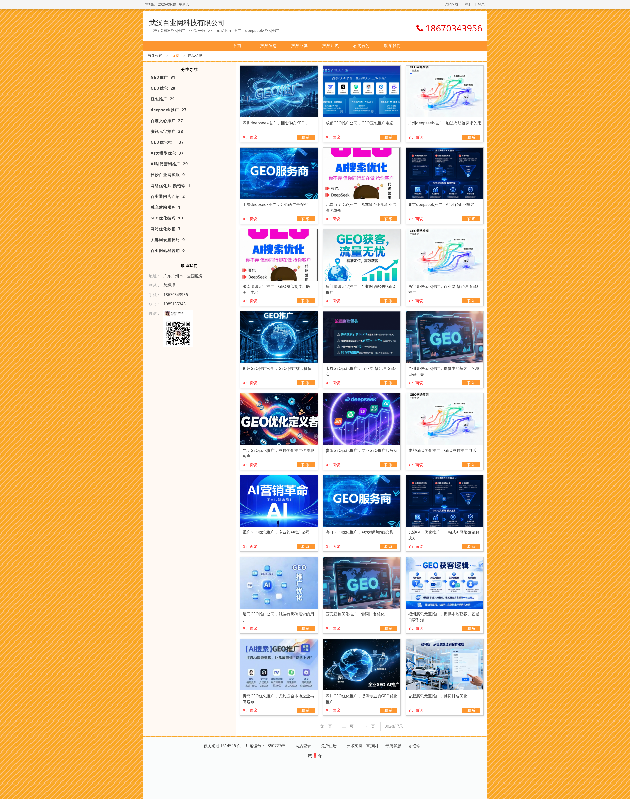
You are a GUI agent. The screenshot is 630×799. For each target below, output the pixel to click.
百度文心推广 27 (167, 120)
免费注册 (329, 745)
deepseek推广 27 (169, 109)
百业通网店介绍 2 (168, 196)
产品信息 (268, 45)
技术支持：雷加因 (362, 745)
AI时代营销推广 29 (169, 164)
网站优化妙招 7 (166, 229)
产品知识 (330, 45)
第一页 (326, 726)
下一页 (369, 726)
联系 (305, 137)
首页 (237, 45)
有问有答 (361, 45)
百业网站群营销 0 (168, 250)
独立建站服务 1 (166, 207)
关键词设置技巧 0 (168, 239)
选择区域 (451, 4)
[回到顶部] (624, 792)
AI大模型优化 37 (167, 153)
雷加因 (150, 4)
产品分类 (299, 45)
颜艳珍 (414, 745)
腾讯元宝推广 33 (167, 131)
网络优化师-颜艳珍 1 (170, 185)
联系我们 (392, 45)
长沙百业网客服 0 (168, 174)
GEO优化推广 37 (167, 142)
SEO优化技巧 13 (167, 218)
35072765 (276, 745)
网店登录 (303, 745)
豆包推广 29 (163, 99)
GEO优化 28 (163, 88)
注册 (468, 4)
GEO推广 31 (163, 77)
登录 (481, 4)
